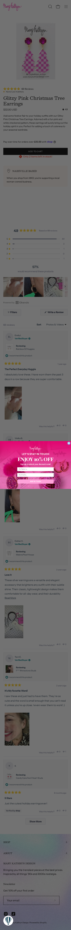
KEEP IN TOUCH (35, 481)
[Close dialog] (69, 443)
